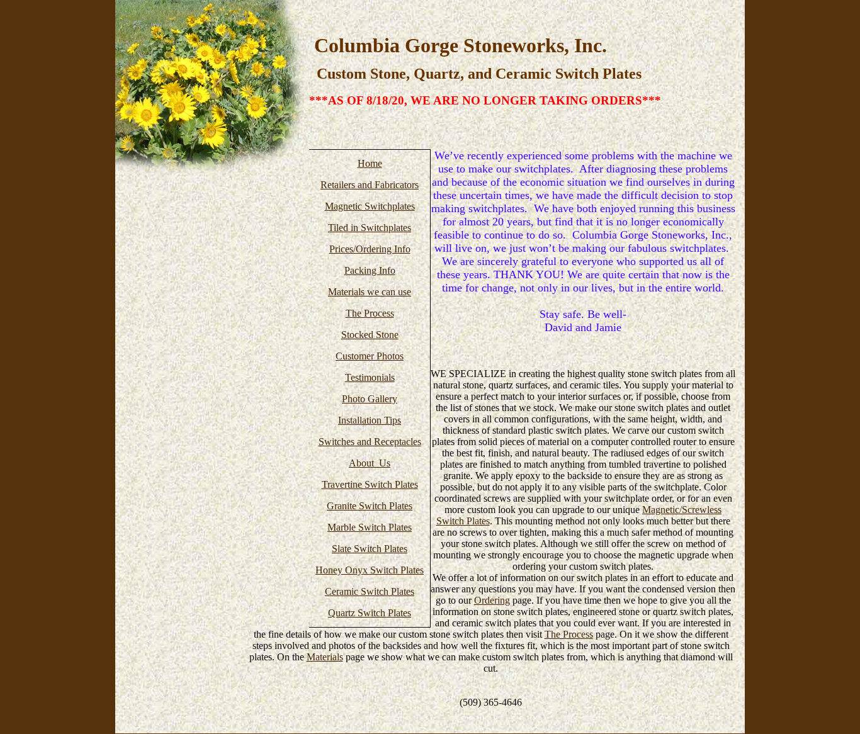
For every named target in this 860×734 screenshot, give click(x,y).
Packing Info (369, 270)
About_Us (369, 463)
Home (370, 163)
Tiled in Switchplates (369, 227)
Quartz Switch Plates (369, 612)
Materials (325, 657)
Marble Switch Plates (369, 527)
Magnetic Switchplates (370, 206)
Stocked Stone (370, 334)
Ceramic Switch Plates (369, 591)
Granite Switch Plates (369, 505)
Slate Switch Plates (369, 548)
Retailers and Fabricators (369, 184)
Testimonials (370, 377)
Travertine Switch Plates (370, 484)
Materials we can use (369, 291)
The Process (370, 313)
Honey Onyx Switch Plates (369, 570)
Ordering (492, 600)
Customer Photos (370, 356)
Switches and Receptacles (370, 441)
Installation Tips (369, 420)
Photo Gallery (369, 398)
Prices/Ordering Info (369, 249)
